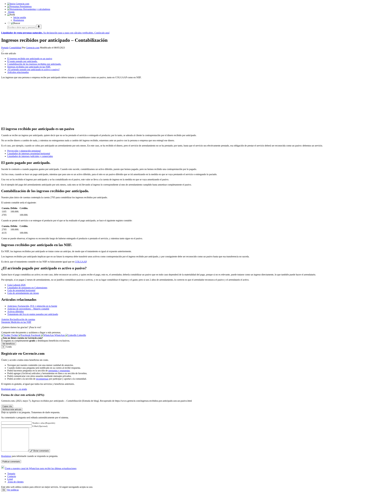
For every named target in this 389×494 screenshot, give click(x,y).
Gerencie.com (32, 47)
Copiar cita (7, 406)
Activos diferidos (15, 311)
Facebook (35, 335)
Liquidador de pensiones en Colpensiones (27, 287)
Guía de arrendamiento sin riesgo (23, 293)
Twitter (14, 335)
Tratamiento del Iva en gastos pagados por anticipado (32, 314)
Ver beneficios (8, 344)
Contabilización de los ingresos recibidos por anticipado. (34, 64)
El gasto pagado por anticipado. (22, 61)
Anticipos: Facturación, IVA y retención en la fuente (32, 306)
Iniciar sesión (19, 17)
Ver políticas (13, 490)
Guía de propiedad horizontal (21, 290)
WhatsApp (59, 335)
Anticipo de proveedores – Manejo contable (28, 308)
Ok (3, 490)
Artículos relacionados (18, 72)
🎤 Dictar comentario (39, 451)
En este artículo (8, 53)
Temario (11, 473)
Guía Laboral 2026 (16, 285)
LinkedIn (81, 335)
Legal (10, 479)
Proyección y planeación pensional (24, 150)
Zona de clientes (15, 481)
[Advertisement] (92, 102)
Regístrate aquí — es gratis (14, 389)
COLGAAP (80, 261)
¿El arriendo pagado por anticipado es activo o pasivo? (33, 69)
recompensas (42, 378)
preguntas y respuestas (59, 370)
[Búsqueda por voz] (38, 27)
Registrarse (18, 20)
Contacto (11, 476)
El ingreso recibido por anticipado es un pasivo (29, 58)
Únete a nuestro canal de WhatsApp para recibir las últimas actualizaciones (40, 468)
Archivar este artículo (11, 409)
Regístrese (6, 456)
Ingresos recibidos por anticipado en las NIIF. (29, 66)
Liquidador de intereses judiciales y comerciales (30, 156)
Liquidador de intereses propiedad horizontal (28, 153)
